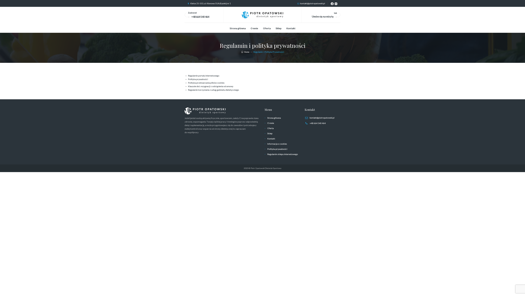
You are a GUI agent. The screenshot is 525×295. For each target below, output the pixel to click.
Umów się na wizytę (323, 16)
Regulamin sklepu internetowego (282, 154)
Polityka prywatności (198, 79)
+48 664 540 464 (200, 16)
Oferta (267, 28)
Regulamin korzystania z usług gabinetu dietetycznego (213, 89)
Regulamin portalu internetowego (203, 75)
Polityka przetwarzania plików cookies (206, 82)
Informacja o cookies (277, 143)
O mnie (254, 28)
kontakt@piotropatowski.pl (312, 3)
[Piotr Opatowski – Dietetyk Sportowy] (262, 15)
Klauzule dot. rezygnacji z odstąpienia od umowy (210, 86)
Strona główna (238, 28)
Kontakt (290, 28)
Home (246, 52)
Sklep (279, 28)
